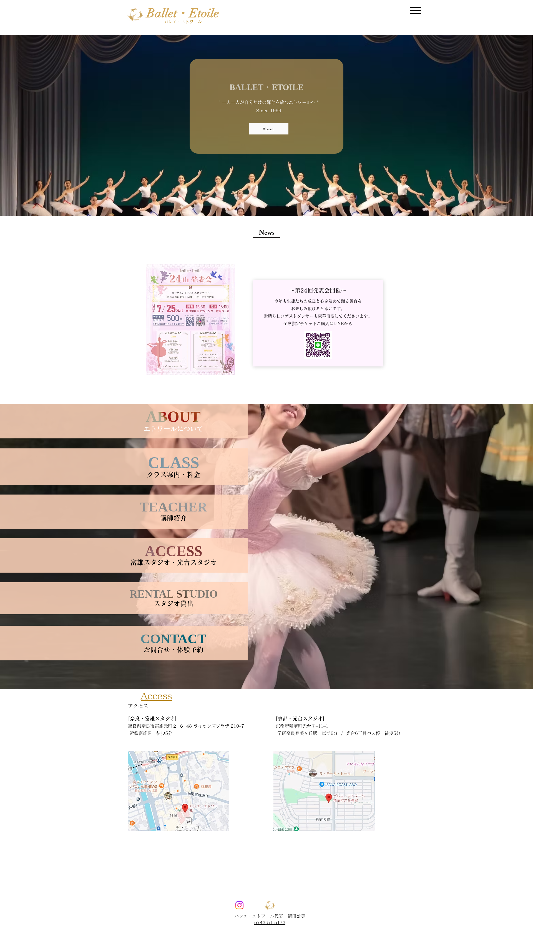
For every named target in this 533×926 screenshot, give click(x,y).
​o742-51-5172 (269, 922)
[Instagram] (239, 905)
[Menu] (415, 10)
